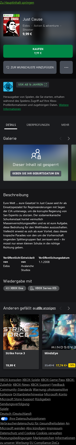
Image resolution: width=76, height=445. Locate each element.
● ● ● (66, 67)
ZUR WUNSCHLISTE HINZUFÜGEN (32, 67)
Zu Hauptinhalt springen (17, 2)
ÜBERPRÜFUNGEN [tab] (38, 125)
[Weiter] (69, 138)
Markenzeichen (43, 438)
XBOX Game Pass (53, 379)
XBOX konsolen (10, 379)
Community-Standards (16, 389)
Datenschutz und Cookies (17, 433)
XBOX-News (21, 384)
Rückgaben (43, 399)
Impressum (54, 428)
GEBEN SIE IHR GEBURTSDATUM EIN (35, 173)
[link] (21, 341)
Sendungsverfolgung (14, 404)
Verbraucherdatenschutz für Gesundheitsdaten (32, 423)
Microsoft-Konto (55, 394)
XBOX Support (41, 384)
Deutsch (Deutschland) (16, 413)
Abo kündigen (36, 428)
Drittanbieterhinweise (28, 394)
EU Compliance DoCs (44, 442)
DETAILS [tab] (11, 125)
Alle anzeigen (46, 308)
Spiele (4, 408)
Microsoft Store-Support (17, 399)
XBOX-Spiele (31, 379)
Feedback (58, 384)
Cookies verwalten (49, 433)
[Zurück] (61, 138)
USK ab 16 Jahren (30, 84)
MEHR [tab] (65, 125)
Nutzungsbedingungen (16, 438)
